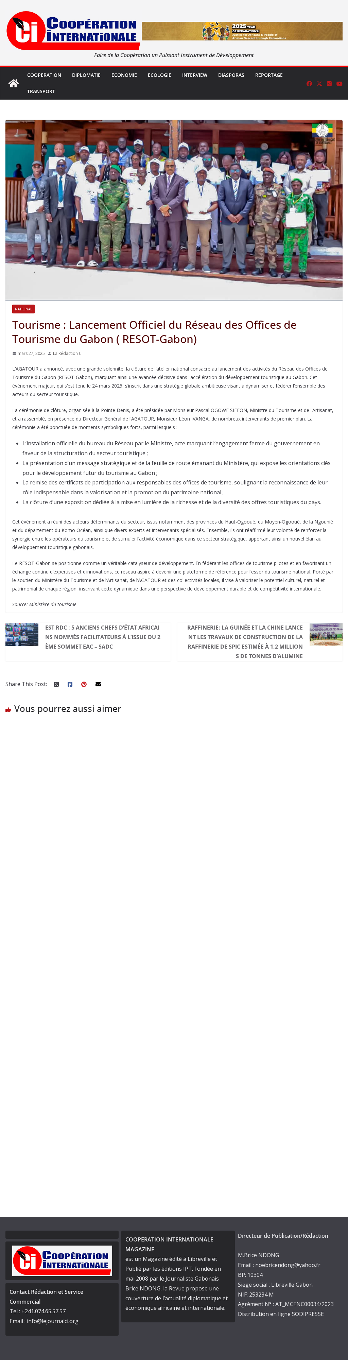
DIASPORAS (231, 75)
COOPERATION (44, 75)
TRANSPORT (41, 91)
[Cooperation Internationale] (13, 83)
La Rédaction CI (68, 353)
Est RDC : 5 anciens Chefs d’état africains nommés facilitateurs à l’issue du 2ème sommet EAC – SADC (102, 637)
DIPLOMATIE (86, 75)
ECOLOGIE (159, 75)
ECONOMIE (124, 75)
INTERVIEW (194, 75)
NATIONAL (23, 309)
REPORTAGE (269, 75)
